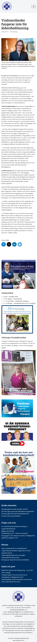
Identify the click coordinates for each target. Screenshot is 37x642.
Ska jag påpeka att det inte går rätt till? (14, 509)
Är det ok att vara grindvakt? (11, 516)
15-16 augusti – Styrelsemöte (12, 299)
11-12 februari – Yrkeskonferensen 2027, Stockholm (19, 303)
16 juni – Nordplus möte (10, 296)
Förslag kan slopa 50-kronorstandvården (15, 560)
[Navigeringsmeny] (33, 6)
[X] (9, 244)
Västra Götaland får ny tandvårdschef (14, 548)
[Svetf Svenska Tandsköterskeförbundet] (6, 6)
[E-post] (20, 244)
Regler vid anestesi (7, 531)
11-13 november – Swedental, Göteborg (16, 301)
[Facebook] (3, 244)
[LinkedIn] (14, 244)
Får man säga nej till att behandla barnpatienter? (18, 511)
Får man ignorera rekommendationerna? (15, 514)
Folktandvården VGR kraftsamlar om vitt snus (16, 579)
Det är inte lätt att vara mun (10, 582)
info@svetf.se (19, 640)
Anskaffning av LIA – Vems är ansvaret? (14, 533)
